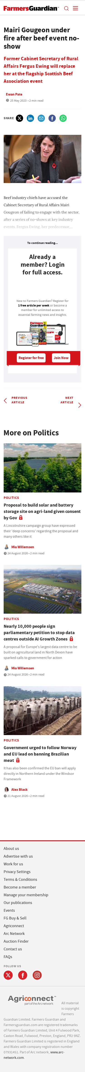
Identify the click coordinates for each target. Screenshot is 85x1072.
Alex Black (19, 789)
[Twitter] (8, 975)
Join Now (61, 357)
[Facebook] (22, 975)
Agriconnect (14, 926)
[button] (66, 8)
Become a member (20, 887)
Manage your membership (26, 895)
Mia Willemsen (22, 547)
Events (9, 910)
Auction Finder (16, 941)
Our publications (18, 902)
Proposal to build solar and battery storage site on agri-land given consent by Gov (42, 511)
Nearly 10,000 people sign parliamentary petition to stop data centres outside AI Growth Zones (39, 632)
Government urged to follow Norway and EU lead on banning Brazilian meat (40, 754)
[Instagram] (37, 975)
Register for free (31, 357)
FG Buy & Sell (15, 918)
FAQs (8, 956)
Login (42, 288)
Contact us (13, 949)
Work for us (13, 864)
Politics (11, 497)
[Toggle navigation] (74, 8)
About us (11, 848)
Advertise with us (18, 856)
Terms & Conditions (20, 879)
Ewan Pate (14, 94)
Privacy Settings (17, 871)
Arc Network (14, 933)
